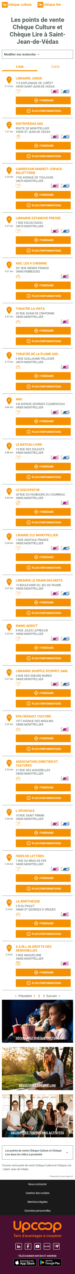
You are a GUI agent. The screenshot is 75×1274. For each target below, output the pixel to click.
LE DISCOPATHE (28, 490)
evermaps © (67, 1176)
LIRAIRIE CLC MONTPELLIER (37, 535)
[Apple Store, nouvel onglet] (25, 1262)
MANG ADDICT (27, 626)
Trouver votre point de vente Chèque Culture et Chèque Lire (36, 1165)
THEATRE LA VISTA (30, 309)
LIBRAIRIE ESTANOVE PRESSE (38, 218)
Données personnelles (38, 1210)
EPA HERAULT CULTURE (33, 716)
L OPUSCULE (25, 811)
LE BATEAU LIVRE (29, 444)
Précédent (25, 996)
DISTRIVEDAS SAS (29, 124)
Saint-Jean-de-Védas (16, 1169)
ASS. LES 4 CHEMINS (31, 263)
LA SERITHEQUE (28, 901)
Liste (20, 66)
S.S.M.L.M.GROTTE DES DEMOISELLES (33, 948)
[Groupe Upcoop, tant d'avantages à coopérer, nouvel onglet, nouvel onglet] (37, 1229)
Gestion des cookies (37, 1193)
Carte (55, 66)
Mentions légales (38, 1201)
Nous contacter (37, 1184)
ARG (19, 399)
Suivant (51, 996)
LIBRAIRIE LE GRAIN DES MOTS (39, 580)
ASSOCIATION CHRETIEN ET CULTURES (37, 763)
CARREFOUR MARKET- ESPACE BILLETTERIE (39, 171)
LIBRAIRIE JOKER (29, 78)
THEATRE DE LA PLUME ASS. (37, 354)
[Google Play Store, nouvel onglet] (50, 1262)
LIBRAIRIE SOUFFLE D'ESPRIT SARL (42, 671)
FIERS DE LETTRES (30, 856)
